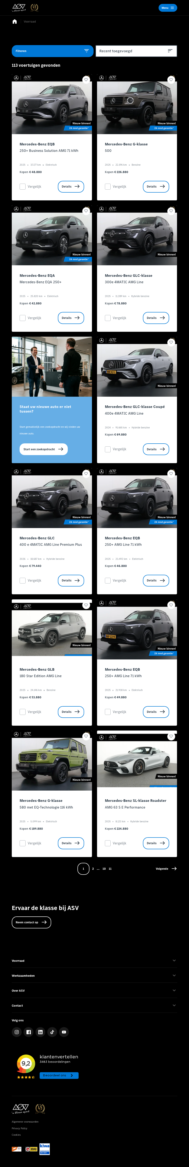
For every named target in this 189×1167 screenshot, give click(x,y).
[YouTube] (64, 1032)
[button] (166, 869)
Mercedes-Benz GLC (37, 538)
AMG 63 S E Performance (125, 807)
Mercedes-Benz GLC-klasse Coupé (135, 406)
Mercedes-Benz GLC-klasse (128, 275)
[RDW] (18, 1149)
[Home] (25, 8)
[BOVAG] (31, 1149)
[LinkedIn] (40, 1032)
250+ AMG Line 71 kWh (123, 544)
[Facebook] (28, 1032)
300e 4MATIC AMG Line (124, 282)
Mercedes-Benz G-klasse (126, 144)
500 (108, 150)
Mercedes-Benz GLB (37, 669)
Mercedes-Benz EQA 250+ (41, 282)
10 (104, 869)
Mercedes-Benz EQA (37, 275)
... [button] (98, 869)
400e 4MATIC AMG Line (124, 413)
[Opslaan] (86, 80)
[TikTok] (52, 1032)
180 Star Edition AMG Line (41, 675)
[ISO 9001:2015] (44, 1149)
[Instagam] (17, 1032)
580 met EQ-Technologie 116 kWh (46, 807)
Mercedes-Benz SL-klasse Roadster (135, 800)
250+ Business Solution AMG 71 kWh (49, 150)
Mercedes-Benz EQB (37, 144)
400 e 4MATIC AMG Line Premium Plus (51, 544)
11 (110, 869)
